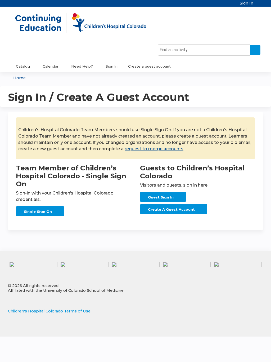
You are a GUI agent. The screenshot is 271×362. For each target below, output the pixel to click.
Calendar (50, 66)
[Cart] (258, 5)
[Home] (86, 23)
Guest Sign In (161, 197)
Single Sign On (38, 211)
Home (19, 78)
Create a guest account (149, 66)
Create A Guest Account (171, 209)
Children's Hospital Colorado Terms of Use (49, 311)
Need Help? (82, 66)
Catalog (23, 66)
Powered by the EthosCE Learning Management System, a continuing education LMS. (244, 328)
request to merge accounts (154, 148)
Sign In (246, 3)
